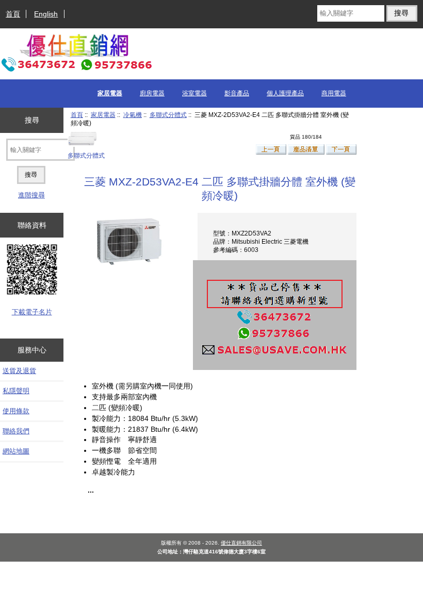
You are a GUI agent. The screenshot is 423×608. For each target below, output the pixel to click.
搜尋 (32, 120)
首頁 (13, 14)
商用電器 (333, 93)
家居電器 (103, 114)
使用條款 (16, 411)
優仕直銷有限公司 (241, 543)
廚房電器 (152, 93)
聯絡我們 (16, 431)
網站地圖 (16, 451)
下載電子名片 (32, 312)
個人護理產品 (285, 93)
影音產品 (236, 93)
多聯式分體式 (168, 114)
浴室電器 (194, 93)
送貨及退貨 (19, 371)
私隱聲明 (16, 391)
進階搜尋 (31, 195)
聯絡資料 (32, 225)
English (46, 14)
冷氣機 (132, 114)
